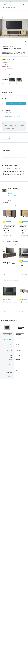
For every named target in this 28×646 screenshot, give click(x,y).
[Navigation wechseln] (2, 4)
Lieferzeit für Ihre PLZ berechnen (12, 116)
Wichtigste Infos (6, 150)
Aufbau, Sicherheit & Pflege (8, 160)
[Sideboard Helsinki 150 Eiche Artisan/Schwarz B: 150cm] (4, 190)
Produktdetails (5, 155)
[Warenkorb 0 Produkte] (26, 4)
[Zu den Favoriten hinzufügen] (3, 103)
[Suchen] (3, 7)
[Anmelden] (20, 4)
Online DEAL (10, 59)
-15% (3, 59)
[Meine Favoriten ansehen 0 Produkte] (23, 4)
